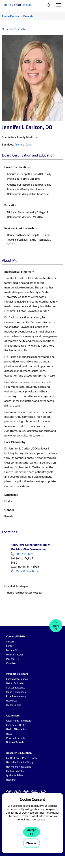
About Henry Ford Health (19, 720)
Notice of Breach (15, 742)
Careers (10, 641)
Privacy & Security (15, 737)
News (9, 733)
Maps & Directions (26, 571)
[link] (18, 5)
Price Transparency (16, 696)
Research (11, 779)
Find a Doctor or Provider (18, 16)
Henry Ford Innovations (18, 766)
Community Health (16, 725)
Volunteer (11, 663)
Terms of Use (19, 812)
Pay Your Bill (12, 658)
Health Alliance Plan (16, 729)
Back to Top (56, 627)
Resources (11, 700)
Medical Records (14, 654)
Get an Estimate (14, 683)
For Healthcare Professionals (21, 758)
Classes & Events (15, 687)
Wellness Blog (13, 704)
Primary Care (22, 144)
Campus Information (17, 678)
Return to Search (15, 29)
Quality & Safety (14, 775)
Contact (10, 645)
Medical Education (15, 771)
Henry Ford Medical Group (19, 762)
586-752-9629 (24, 554)
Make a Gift (12, 650)
